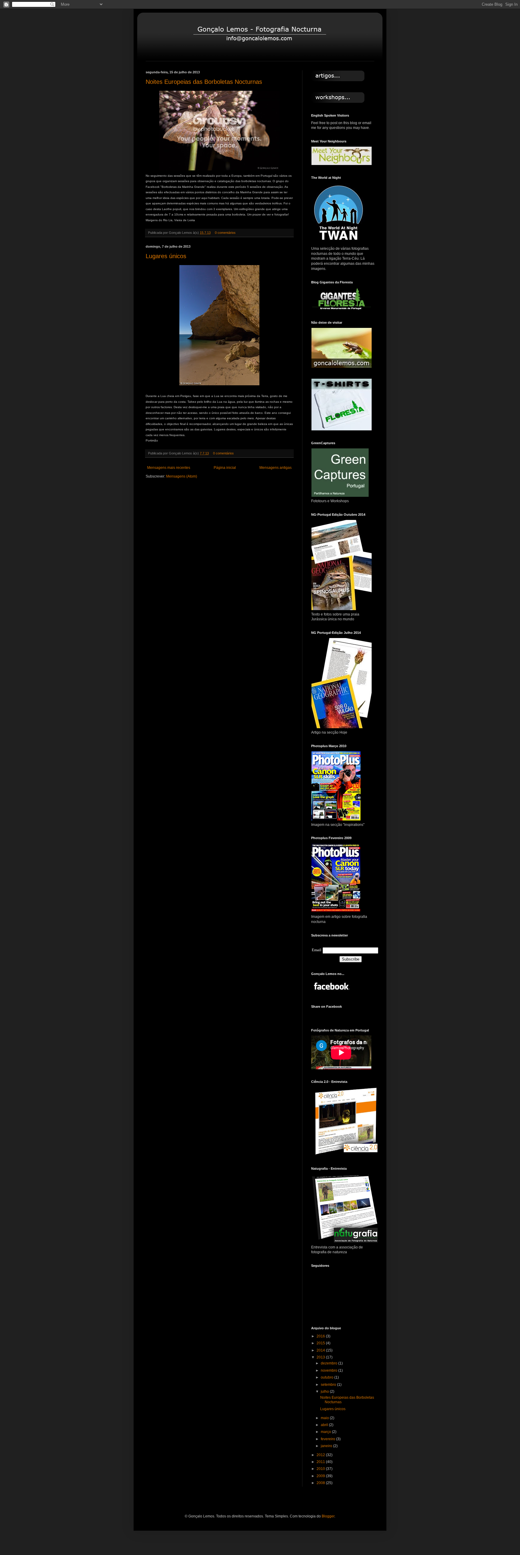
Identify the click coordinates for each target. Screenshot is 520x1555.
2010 (321, 1469)
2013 (321, 1357)
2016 (321, 1336)
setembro (329, 1384)
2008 (321, 1483)
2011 (321, 1462)
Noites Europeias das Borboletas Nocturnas (204, 81)
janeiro (327, 1446)
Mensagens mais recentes (168, 468)
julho (325, 1391)
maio (325, 1418)
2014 (321, 1350)
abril (325, 1425)
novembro (329, 1370)
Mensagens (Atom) (181, 476)
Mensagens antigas (275, 468)
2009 (321, 1476)
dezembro (329, 1363)
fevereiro (328, 1439)
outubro (327, 1377)
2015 (321, 1343)
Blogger (328, 1516)
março (326, 1432)
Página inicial (225, 468)
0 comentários (225, 232)
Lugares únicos (166, 256)
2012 (321, 1455)
